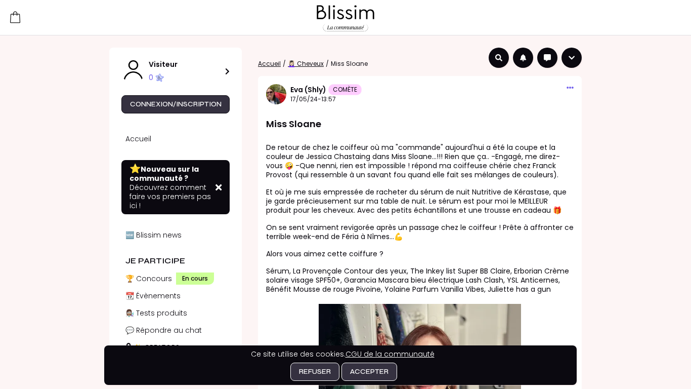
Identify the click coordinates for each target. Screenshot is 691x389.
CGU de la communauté (390, 354)
